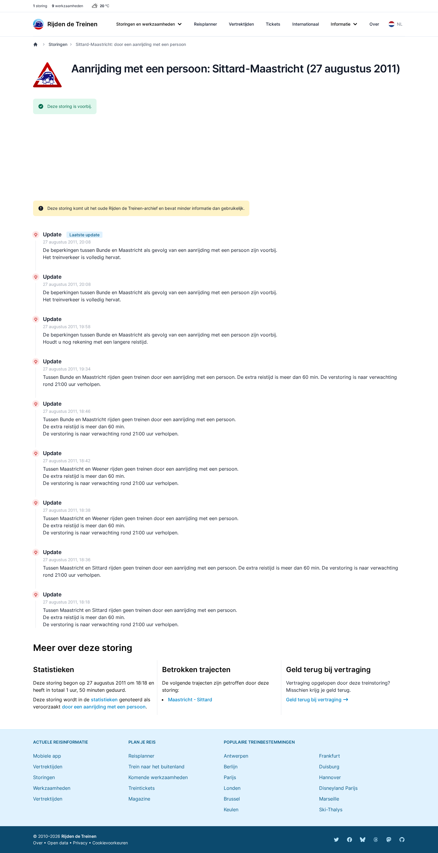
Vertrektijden (241, 24)
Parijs (230, 777)
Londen (232, 788)
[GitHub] (402, 840)
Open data (57, 842)
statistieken (104, 699)
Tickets (273, 24)
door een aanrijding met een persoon (104, 707)
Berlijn (230, 767)
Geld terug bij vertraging (313, 699)
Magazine (139, 799)
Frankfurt (329, 756)
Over (374, 24)
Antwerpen (236, 756)
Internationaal (305, 24)
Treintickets (141, 788)
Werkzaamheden (51, 788)
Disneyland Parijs (338, 788)
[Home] (36, 44)
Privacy (80, 842)
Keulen (231, 809)
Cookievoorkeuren (110, 842)
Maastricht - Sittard (190, 699)
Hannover (330, 777)
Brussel (232, 799)
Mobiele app (47, 756)
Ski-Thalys (330, 809)
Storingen (58, 44)
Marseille (329, 799)
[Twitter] (336, 840)
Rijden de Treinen (79, 836)
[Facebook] (349, 840)
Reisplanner (205, 24)
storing (40, 6)
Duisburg (329, 767)
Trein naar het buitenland (156, 767)
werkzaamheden (67, 6)
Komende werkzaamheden (158, 777)
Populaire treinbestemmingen (259, 742)
